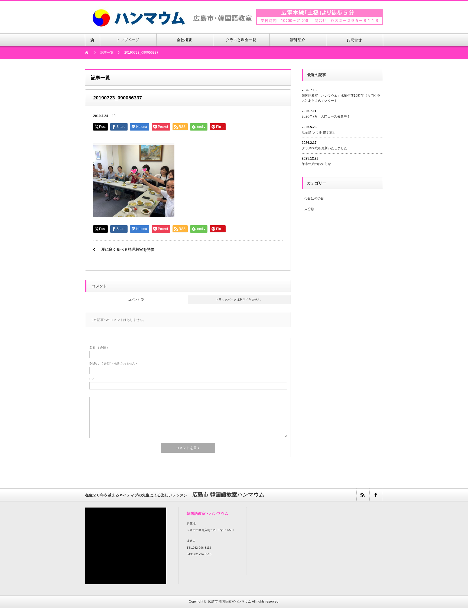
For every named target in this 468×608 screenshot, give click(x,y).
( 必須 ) (98, 347)
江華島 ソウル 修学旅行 (319, 132)
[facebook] (375, 495)
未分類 (309, 209)
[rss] (362, 495)
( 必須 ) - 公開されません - (113, 363)
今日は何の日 (314, 198)
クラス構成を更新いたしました (324, 148)
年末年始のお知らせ (316, 164)
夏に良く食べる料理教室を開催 (127, 249)
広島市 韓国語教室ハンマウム (229, 601)
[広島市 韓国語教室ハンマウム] (172, 9)
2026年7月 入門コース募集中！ (326, 116)
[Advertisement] (347, 261)
